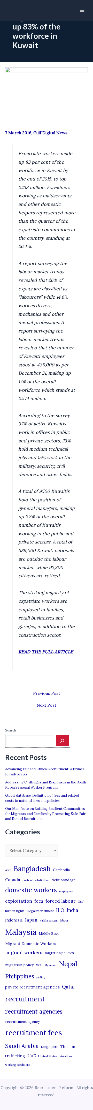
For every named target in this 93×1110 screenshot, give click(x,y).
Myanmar (51, 965)
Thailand (68, 1046)
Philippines (19, 976)
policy (40, 977)
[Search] (62, 740)
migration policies (59, 953)
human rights (15, 911)
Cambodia (61, 869)
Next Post (46, 705)
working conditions (17, 1065)
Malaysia (20, 932)
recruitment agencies (34, 1011)
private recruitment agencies (32, 987)
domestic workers (31, 890)
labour (64, 920)
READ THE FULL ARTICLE (45, 652)
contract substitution (35, 880)
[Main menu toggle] (82, 10)
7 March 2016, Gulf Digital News (36, 132)
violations (66, 1056)
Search (10, 730)
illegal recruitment (40, 911)
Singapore (49, 1047)
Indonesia (13, 920)
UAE (31, 1055)
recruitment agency (22, 1021)
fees (38, 901)
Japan (31, 920)
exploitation (18, 901)
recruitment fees (33, 1032)
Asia (8, 870)
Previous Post (46, 693)
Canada (12, 879)
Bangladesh (32, 868)
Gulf (80, 901)
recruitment (25, 998)
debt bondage (64, 880)
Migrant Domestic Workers (30, 943)
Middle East (49, 933)
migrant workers (23, 952)
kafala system (49, 920)
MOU (39, 965)
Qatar (68, 987)
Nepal (68, 963)
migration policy (19, 965)
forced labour (60, 901)
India (72, 910)
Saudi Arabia (22, 1045)
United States (48, 1056)
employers (66, 891)
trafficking (15, 1055)
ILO (60, 910)
